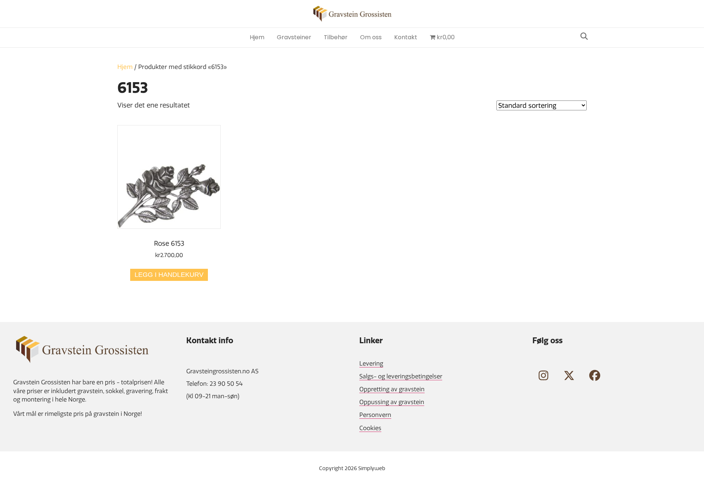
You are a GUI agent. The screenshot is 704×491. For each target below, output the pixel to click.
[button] (543, 375)
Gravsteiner (294, 37)
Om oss (371, 37)
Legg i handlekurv (169, 274)
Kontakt (405, 37)
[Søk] (582, 36)
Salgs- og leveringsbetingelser (400, 376)
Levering (371, 363)
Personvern (375, 414)
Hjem (257, 37)
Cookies (370, 428)
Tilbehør (336, 37)
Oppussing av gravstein (391, 402)
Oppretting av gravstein (392, 389)
